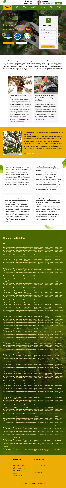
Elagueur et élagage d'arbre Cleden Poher (38, 264)
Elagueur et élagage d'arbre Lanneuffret (38, 320)
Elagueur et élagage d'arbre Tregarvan (18, 432)
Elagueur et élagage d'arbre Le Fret (38, 444)
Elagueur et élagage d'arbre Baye (48, 248)
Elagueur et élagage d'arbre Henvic (48, 296)
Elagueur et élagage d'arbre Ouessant (38, 343)
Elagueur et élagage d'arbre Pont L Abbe (48, 384)
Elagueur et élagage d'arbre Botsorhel (8, 255)
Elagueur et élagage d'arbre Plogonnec (38, 350)
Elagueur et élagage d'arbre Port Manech (48, 449)
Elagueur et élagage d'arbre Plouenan (8, 364)
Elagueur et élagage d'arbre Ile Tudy (48, 300)
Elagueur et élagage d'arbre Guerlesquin (48, 288)
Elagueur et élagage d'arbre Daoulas (59, 273)
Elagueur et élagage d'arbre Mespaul (38, 338)
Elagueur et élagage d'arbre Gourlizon (28, 288)
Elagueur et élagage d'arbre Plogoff (28, 350)
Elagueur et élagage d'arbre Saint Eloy (38, 401)
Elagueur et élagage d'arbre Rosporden (59, 396)
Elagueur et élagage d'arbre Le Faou (28, 279)
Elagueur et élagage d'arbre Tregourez (38, 432)
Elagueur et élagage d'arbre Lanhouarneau (48, 316)
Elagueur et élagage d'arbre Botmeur (59, 251)
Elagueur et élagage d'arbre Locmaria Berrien (38, 327)
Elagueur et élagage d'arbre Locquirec (18, 331)
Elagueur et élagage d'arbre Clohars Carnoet (59, 264)
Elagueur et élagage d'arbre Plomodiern (8, 355)
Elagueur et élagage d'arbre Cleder (48, 263)
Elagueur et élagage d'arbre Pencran (48, 343)
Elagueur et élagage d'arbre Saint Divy (28, 401)
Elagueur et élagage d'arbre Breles (38, 255)
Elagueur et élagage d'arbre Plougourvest (38, 369)
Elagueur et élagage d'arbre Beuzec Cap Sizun (18, 252)
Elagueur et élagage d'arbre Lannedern (28, 320)
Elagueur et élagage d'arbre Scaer (59, 419)
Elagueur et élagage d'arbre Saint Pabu (18, 410)
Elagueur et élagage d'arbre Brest (59, 255)
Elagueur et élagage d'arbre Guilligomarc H (28, 292)
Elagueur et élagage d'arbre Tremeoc (28, 435)
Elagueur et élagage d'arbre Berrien (8, 251)
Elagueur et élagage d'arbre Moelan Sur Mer (59, 339)
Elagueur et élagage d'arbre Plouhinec (8, 372)
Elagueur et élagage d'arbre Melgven (18, 338)
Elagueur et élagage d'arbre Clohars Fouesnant (8, 269)
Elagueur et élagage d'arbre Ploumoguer (38, 372)
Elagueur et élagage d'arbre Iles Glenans (28, 449)
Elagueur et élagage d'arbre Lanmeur (8, 320)
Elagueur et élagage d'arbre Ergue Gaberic (8, 280)
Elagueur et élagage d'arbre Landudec (18, 315)
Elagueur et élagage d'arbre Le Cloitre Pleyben (18, 269)
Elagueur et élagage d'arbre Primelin (59, 388)
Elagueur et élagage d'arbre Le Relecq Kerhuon (59, 393)
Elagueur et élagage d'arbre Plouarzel (59, 355)
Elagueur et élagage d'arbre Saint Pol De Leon (28, 411)
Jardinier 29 (51, 7)
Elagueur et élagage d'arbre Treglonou (28, 432)
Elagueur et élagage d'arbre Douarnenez (28, 276)
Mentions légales (32, 483)
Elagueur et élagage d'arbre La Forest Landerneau (59, 280)
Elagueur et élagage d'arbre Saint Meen (59, 405)
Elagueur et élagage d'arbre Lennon (38, 323)
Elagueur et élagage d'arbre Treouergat (59, 435)
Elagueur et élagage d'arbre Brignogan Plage (18, 259)
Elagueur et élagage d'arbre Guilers (8, 291)
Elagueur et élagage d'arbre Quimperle (38, 392)
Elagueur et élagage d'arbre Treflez (59, 428)
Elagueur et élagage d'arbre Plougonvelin (8, 369)
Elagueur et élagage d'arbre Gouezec (59, 284)
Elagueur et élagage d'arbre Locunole (48, 331)
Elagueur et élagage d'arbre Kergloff (18, 303)
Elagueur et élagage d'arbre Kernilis (59, 303)
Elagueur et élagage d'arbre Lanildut (59, 315)
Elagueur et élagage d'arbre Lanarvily (59, 307)
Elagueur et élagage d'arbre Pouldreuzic (28, 388)
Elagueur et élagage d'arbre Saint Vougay (28, 419)
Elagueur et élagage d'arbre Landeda (8, 311)
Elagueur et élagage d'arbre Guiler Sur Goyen (18, 292)
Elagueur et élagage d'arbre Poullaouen (48, 388)
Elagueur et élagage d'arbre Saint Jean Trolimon (38, 406)
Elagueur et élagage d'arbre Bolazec (48, 251)
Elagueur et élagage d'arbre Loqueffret (28, 335)
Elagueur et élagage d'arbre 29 (8, 8)
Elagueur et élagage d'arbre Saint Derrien (18, 402)
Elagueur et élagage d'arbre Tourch (8, 428)
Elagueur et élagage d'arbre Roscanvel (28, 396)
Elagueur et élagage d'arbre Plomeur (59, 350)
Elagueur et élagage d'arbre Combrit (59, 269)
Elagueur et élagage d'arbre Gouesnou (48, 284)
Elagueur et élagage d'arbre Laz (28, 323)
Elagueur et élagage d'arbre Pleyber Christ (48, 346)
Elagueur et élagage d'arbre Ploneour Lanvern (28, 355)
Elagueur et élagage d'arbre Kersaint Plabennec (18, 307)
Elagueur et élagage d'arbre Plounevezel (18, 377)
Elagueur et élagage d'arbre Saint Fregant (59, 402)
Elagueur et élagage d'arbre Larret (18, 323)
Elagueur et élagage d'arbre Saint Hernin (18, 406)
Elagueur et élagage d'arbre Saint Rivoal (48, 410)
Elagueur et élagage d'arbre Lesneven (48, 323)
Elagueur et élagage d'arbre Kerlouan (38, 303)
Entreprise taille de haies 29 (42, 8)
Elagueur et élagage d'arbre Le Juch (8, 303)
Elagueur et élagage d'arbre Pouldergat (18, 388)
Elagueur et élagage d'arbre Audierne (28, 248)
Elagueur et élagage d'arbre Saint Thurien (8, 419)
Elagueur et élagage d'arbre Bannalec (38, 248)
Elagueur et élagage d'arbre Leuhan (59, 323)
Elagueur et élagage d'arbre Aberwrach (28, 444)
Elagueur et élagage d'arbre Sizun (28, 423)
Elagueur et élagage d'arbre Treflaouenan (38, 428)
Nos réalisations (21, 42)
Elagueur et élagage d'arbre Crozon (48, 273)
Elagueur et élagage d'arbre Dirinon (18, 276)
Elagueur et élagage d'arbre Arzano (18, 248)
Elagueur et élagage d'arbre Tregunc (59, 432)
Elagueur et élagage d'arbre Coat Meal (38, 269)
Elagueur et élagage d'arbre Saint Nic (8, 410)
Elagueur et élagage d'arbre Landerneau (28, 311)
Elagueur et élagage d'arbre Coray (38, 273)
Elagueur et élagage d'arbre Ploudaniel (18, 359)
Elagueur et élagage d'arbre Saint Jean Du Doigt (28, 406)
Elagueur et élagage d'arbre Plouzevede (38, 381)
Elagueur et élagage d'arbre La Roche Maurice (18, 397)
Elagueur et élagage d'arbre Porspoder (59, 384)
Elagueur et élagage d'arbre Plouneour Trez (59, 373)
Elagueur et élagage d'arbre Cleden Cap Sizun (28, 264)
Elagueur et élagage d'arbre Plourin (48, 377)
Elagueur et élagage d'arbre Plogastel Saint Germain (18, 351)
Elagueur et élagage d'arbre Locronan (28, 331)
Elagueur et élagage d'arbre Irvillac (59, 300)
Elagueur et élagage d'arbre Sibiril (18, 423)
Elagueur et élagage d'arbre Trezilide (18, 440)
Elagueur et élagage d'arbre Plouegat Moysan (59, 360)
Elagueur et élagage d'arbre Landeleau (18, 311)
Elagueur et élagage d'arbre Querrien (18, 392)
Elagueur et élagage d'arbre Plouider (18, 372)
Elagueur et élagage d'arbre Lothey (38, 335)
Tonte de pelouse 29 (59, 8)
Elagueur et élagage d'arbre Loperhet (18, 335)
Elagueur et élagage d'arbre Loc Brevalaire (8, 327)
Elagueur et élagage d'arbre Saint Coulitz (8, 402)
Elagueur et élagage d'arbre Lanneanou (18, 320)
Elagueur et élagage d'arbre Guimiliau (59, 291)
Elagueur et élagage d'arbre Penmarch (59, 343)
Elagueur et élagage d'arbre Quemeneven (8, 393)
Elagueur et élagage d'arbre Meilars (8, 338)
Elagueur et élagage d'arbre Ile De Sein (28, 300)
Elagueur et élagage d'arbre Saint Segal (8, 414)
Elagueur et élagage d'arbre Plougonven (18, 368)
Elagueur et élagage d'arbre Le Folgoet (48, 279)
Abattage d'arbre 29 (33, 7)
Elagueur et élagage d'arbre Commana (8, 273)
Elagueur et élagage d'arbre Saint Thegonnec (38, 415)
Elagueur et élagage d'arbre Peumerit (8, 346)
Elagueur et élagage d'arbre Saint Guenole (8, 445)
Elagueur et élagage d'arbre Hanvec (38, 296)
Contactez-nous (8, 42)
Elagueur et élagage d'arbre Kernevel (48, 303)
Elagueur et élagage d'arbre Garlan (28, 284)
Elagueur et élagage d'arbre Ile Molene (38, 300)
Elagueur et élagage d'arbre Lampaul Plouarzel (38, 307)
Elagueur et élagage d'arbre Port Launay (8, 388)
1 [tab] (25, 153)
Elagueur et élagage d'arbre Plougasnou (48, 364)
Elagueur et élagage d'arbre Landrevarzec (59, 312)
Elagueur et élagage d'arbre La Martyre (59, 335)
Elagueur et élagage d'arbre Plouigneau (28, 372)
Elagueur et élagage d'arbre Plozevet (59, 381)
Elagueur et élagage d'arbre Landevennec (38, 312)
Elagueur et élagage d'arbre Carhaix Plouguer (48, 259)
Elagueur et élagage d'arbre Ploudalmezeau (8, 360)
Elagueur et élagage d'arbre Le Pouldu (48, 444)
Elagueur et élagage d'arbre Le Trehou (8, 435)
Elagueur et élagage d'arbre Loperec (8, 335)
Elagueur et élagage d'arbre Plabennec (18, 346)
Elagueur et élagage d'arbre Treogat (48, 435)
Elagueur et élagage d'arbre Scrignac (8, 423)
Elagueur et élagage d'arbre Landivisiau (48, 311)
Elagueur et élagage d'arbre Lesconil (18, 444)
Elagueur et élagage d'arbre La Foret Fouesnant (8, 285)
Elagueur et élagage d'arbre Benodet (59, 248)
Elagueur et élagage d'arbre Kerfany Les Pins (38, 449)
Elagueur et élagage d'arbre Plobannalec (59, 346)
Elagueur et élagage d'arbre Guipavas (8, 296)
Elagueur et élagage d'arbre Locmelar (59, 326)
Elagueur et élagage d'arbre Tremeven (38, 435)
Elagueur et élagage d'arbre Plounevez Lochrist (28, 378)
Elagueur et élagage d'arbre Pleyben (38, 346)
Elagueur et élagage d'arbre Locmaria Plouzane (48, 327)
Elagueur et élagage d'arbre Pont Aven (18, 384)
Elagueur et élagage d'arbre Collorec (48, 269)
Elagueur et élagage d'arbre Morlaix (8, 343)
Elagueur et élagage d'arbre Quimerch (59, 440)
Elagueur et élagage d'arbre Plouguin (59, 368)
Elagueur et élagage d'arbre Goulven (18, 288)
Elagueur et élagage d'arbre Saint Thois (48, 414)
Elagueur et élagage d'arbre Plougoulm (28, 368)
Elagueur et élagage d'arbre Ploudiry (28, 359)
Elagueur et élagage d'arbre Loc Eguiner (28, 326)
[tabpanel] (43, 141)
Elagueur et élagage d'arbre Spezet (38, 423)
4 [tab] (33, 153)
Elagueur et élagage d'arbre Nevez (28, 343)
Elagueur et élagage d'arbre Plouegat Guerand (48, 360)
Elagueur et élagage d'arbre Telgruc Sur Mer (59, 424)
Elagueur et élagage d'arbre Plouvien (59, 377)
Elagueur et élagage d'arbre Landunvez (28, 315)
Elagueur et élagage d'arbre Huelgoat (8, 300)
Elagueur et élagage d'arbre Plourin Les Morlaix (38, 378)
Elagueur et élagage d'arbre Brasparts (28, 255)
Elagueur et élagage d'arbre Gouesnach (38, 284)
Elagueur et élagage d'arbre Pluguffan (8, 384)
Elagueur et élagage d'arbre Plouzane (28, 381)
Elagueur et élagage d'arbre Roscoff (38, 396)
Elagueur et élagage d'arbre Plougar (38, 364)
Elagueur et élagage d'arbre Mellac (28, 338)
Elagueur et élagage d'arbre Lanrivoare (59, 320)
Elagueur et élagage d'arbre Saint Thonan (59, 415)
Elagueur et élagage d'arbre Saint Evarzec (48, 402)
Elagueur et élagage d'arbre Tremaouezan (18, 436)
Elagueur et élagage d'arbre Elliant (59, 276)
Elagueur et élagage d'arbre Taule (48, 423)
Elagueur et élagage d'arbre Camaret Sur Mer (28, 259)
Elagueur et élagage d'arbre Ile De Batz (18, 300)
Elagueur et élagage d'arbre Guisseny (28, 296)
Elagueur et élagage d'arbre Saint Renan (38, 410)
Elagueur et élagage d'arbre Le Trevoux (8, 440)
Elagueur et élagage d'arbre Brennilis (48, 255)
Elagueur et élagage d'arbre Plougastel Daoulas (59, 364)
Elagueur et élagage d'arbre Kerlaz (28, 303)
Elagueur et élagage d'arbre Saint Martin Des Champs (48, 406)
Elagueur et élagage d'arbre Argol (8, 248)
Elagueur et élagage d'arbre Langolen (38, 315)
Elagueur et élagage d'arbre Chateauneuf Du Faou (18, 264)
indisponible (28, 1)
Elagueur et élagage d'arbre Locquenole (8, 331)
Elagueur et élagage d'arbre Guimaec (48, 291)
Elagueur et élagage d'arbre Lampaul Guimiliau (28, 307)
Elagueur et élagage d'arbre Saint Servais (18, 415)
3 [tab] (30, 153)
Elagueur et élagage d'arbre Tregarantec (8, 432)
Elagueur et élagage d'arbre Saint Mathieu (48, 440)
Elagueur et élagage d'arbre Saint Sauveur (59, 411)
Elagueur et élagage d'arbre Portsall (59, 449)
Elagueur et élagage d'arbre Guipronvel (18, 296)
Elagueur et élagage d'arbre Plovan (48, 381)
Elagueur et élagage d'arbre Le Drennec (38, 276)
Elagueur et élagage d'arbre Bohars (38, 251)
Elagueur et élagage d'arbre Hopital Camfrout (59, 297)
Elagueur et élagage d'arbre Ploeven (8, 350)
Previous (4, 35)
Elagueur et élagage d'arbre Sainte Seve (28, 414)
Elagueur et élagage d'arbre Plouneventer (8, 378)
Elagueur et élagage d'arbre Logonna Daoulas (59, 331)
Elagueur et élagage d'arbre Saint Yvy (38, 419)
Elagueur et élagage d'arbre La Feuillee (38, 279)
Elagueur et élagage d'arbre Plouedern (38, 359)
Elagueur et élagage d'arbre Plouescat (18, 364)
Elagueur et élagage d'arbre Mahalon (48, 335)
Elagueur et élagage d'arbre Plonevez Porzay (48, 355)
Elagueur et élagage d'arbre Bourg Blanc (18, 255)
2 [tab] (28, 153)
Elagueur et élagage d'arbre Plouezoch (28, 364)
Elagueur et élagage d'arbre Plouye (18, 381)
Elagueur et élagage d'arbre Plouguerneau (48, 369)
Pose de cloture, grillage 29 (25, 8)
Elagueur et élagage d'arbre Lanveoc (8, 323)
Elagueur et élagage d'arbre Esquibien (18, 279)
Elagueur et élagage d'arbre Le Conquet (28, 273)
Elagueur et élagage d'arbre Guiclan (59, 288)
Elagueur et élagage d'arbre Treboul (8, 449)
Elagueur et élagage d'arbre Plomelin (48, 350)
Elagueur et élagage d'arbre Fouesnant (18, 284)
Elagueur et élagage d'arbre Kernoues (8, 307)
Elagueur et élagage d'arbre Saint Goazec (8, 406)
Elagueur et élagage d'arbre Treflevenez (48, 428)
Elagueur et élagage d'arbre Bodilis (28, 251)
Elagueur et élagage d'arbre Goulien (8, 288)
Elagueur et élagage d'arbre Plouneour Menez (48, 373)
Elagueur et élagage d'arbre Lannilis (48, 320)
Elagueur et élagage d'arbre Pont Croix (28, 384)
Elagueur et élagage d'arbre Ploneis (18, 355)
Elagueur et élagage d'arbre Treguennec (48, 432)
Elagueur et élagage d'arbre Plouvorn (8, 381)
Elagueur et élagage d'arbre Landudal (8, 315)
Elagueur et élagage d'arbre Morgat (59, 444)
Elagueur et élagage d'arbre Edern (48, 276)
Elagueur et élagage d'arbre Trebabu (18, 428)
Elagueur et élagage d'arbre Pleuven (28, 346)
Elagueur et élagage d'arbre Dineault (8, 276)
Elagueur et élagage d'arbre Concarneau (18, 273)
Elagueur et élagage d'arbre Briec (8, 259)
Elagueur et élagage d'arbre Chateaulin (8, 263)
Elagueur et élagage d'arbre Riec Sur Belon (8, 397)
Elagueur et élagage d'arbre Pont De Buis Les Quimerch (28, 440)
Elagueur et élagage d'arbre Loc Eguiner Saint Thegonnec (18, 327)
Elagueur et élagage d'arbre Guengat (38, 288)
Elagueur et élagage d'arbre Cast (59, 259)
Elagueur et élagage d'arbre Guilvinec (38, 291)
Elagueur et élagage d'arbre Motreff (18, 343)
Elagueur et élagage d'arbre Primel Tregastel (38, 440)
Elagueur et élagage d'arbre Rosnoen (48, 396)
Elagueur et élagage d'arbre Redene (48, 392)
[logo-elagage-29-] (9, 2)
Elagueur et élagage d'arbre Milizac (48, 338)
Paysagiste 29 (16, 7)
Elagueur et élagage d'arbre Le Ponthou (38, 384)
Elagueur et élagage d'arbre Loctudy (38, 331)
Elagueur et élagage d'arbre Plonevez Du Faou (38, 355)
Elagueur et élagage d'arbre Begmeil (18, 449)
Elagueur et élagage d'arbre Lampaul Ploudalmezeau (48, 307)
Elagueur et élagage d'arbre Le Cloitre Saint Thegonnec (28, 269)
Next (58, 35)
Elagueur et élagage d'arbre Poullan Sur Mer (38, 388)
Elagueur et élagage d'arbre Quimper (28, 392)
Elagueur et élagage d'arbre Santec (48, 419)
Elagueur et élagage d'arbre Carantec (38, 259)
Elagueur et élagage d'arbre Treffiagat (28, 428)
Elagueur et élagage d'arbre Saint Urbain (18, 419)
